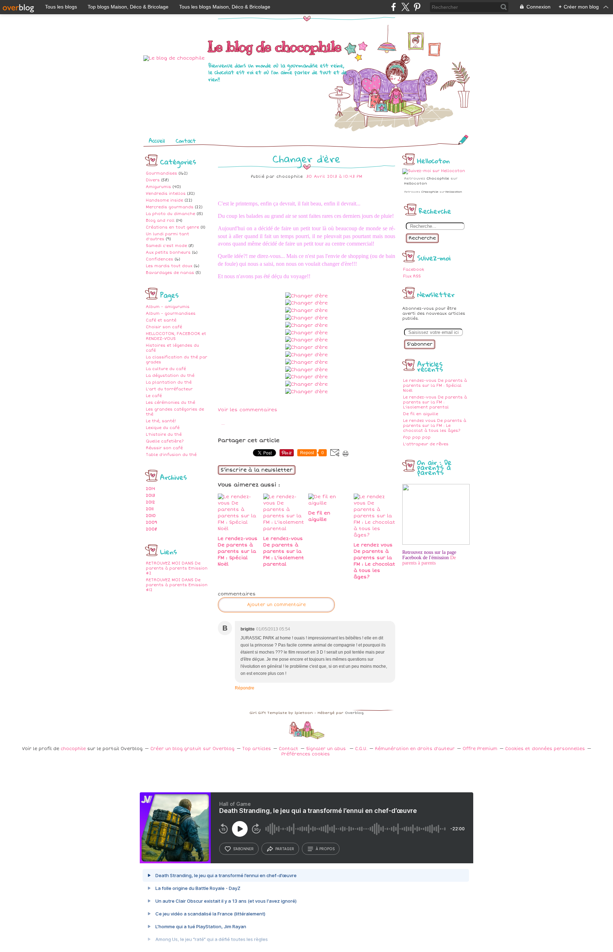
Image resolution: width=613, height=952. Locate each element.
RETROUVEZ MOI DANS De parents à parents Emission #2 (177, 568)
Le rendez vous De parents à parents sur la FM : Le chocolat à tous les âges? (434, 425)
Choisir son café (164, 327)
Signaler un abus (326, 749)
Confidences (159, 259)
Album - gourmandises (170, 313)
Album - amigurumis (167, 306)
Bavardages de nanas (170, 272)
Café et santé (161, 320)
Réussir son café (164, 448)
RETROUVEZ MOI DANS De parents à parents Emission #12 (177, 585)
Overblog (354, 713)
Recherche (422, 238)
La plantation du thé (169, 382)
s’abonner (243, 849)
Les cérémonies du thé (170, 402)
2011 (150, 509)
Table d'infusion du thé (171, 454)
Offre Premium (480, 749)
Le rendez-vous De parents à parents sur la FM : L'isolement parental (435, 402)
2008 (151, 529)
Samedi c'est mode (166, 245)
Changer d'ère (306, 158)
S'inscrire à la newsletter (257, 470)
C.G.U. (361, 749)
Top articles (256, 749)
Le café (154, 396)
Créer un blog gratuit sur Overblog (192, 749)
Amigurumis (158, 187)
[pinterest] (417, 7)
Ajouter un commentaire (276, 604)
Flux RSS (412, 276)
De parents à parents (429, 560)
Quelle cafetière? (164, 441)
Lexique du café (163, 427)
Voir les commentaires (247, 410)
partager (284, 849)
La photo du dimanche (170, 213)
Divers (153, 180)
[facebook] (393, 7)
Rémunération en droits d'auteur (415, 749)
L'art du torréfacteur (169, 389)
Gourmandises (161, 173)
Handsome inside (164, 200)
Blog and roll (160, 220)
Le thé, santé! (161, 421)
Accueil (157, 140)
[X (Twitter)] (405, 7)
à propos (325, 849)
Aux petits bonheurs (168, 252)
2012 (150, 502)
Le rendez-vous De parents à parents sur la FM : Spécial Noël (435, 385)
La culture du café (166, 369)
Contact (186, 140)
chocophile (73, 749)
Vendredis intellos (166, 193)
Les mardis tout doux (169, 266)
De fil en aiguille (420, 414)
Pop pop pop (417, 437)
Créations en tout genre (172, 227)
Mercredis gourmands (169, 207)
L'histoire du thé (164, 434)
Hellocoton (415, 183)
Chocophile (437, 178)
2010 (151, 515)
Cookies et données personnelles (545, 749)
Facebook (413, 269)
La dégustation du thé (170, 375)
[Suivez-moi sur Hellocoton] (433, 171)
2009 (151, 522)
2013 (150, 495)
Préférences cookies (305, 754)
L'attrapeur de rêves (425, 444)
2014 (150, 488)
